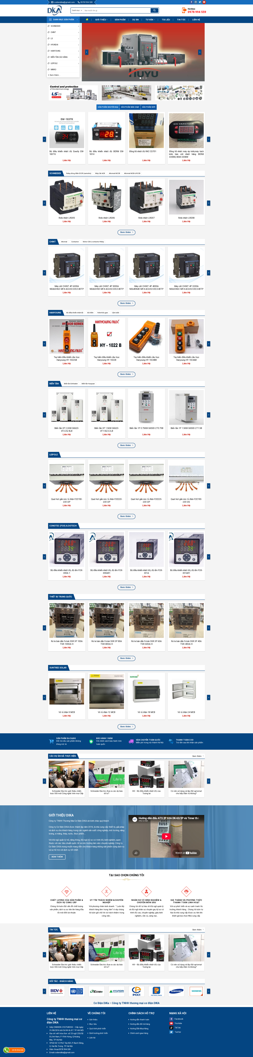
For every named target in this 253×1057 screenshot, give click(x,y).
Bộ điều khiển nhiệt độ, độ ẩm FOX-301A (146, 571)
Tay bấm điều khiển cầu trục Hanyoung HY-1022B (107, 358)
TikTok (178, 1027)
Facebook (179, 1019)
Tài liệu (166, 20)
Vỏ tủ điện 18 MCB (146, 712)
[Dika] (57, 10)
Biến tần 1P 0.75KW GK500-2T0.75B (146, 428)
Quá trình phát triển (97, 1029)
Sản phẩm (120, 20)
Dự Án (135, 20)
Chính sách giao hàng (139, 1033)
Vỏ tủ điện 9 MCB (67, 712)
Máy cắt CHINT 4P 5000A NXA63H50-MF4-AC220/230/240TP (106, 287)
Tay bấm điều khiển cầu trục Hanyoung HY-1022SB (67, 358)
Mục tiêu (93, 1024)
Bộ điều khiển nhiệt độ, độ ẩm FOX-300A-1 (66, 571)
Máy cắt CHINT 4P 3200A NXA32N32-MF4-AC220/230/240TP (186, 287)
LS (52, 38)
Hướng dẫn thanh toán (139, 1020)
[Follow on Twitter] (200, 2)
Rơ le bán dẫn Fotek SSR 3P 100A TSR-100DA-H (66, 642)
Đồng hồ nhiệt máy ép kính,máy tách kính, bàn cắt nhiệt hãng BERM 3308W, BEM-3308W (186, 154)
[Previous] (86, 52)
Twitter (178, 1032)
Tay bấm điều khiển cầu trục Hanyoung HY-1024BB (146, 358)
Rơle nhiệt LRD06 (106, 218)
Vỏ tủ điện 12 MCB (106, 712)
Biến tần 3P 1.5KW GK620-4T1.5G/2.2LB (106, 429)
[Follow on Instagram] (196, 2)
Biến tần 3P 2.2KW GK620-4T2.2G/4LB (66, 429)
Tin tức (181, 20)
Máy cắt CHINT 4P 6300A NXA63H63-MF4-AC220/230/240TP (67, 287)
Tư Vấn (149, 20)
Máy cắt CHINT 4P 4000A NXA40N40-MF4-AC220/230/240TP (146, 287)
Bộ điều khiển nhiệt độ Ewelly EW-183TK (66, 152)
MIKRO (53, 69)
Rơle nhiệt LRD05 (67, 218)
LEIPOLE (54, 63)
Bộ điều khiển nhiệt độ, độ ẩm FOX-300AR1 (106, 571)
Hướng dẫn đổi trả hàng (140, 1024)
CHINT (53, 32)
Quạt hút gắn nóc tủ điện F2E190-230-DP (66, 500)
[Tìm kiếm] (154, 10)
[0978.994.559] (6, 1050)
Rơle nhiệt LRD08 (186, 218)
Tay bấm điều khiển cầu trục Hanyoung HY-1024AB (186, 358)
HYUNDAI (54, 45)
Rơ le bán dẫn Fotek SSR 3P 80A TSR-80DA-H (106, 642)
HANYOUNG (55, 51)
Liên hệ (196, 20)
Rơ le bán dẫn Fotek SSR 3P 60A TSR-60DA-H (146, 642)
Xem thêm (196, 756)
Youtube (178, 1023)
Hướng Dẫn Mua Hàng (139, 1029)
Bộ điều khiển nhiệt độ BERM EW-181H (106, 152)
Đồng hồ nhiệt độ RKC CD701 (142, 151)
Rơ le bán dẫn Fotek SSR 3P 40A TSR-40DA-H (186, 642)
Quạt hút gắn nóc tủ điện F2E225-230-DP (146, 500)
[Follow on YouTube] (204, 2)
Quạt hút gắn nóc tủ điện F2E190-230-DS (186, 500)
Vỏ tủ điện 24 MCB (186, 712)
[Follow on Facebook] (191, 2)
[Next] (199, 52)
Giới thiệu (100, 20)
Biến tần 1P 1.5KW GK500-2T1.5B (186, 428)
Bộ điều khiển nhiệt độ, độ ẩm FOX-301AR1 (186, 571)
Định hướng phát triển (98, 1033)
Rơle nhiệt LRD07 (146, 218)
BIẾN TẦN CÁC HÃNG (59, 57)
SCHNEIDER (55, 26)
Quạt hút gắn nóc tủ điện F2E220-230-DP (106, 500)
